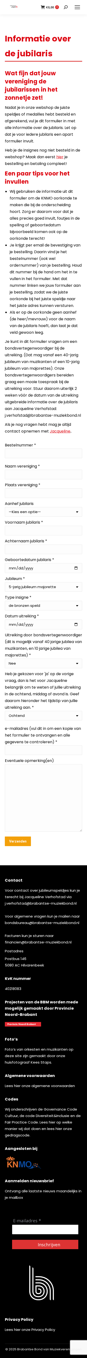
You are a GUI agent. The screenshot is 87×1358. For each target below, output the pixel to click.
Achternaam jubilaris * (26, 541)
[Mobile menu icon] (77, 7)
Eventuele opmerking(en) (29, 760)
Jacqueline (60, 431)
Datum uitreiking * (22, 616)
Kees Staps (41, 1062)
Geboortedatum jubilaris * (29, 559)
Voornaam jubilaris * (24, 522)
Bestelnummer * (20, 445)
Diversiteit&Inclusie (52, 1115)
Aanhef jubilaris (19, 503)
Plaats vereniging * (22, 485)
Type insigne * (18, 597)
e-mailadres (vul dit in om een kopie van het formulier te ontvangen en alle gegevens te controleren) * (43, 735)
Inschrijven (49, 1244)
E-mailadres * (27, 1220)
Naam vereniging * (22, 466)
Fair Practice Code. (22, 1122)
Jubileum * (15, 578)
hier (60, 157)
